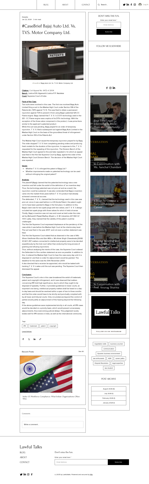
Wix (91, 474)
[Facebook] (131, 4)
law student (109, 368)
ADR (109, 358)
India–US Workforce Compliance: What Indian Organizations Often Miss (51, 397)
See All (81, 351)
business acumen (116, 344)
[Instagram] (134, 4)
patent (43, 326)
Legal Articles (27, 331)
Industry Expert (100, 159)
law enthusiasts (98, 358)
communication (108, 349)
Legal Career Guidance (103, 116)
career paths (119, 358)
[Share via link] (40, 339)
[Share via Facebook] (23, 339)
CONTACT (24, 462)
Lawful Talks (31, 446)
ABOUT (23, 457)
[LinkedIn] (127, 4)
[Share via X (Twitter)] (29, 339)
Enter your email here (108, 20)
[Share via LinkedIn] (34, 339)
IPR (25, 326)
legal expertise (117, 363)
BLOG (22, 452)
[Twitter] (124, 4)
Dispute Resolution (101, 363)
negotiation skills (100, 344)
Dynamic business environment (108, 353)
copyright (52, 326)
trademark (33, 326)
